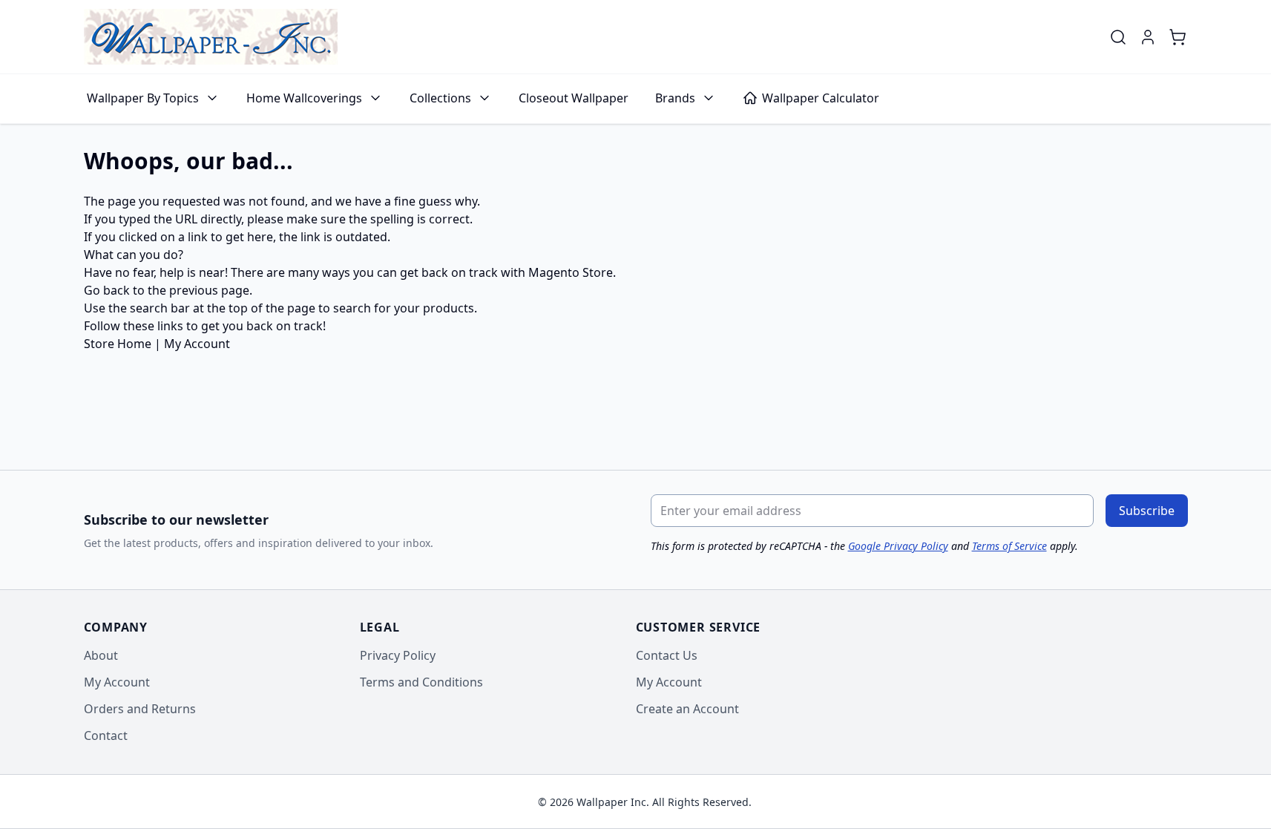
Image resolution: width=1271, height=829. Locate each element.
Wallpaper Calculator (820, 98)
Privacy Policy (398, 655)
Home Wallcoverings (304, 98)
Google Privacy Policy (898, 546)
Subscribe (1147, 510)
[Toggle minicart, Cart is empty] (1177, 37)
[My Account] (1147, 37)
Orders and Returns (140, 709)
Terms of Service (1009, 546)
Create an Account (687, 709)
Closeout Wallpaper (573, 98)
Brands (675, 98)
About (101, 655)
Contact (106, 735)
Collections (440, 98)
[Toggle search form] (1118, 37)
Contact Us (666, 655)
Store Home (117, 343)
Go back (107, 290)
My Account (197, 343)
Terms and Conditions (421, 682)
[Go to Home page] (211, 37)
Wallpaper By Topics (143, 98)
